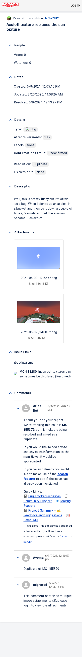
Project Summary (40, 510)
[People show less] (10, 45)
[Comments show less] (10, 393)
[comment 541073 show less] (18, 558)
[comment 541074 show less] (18, 408)
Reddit (27, 541)
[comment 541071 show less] (18, 585)
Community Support (37, 501)
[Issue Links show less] (10, 352)
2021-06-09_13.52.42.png (39, 278)
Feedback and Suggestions (42, 515)
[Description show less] (10, 186)
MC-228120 (52, 18)
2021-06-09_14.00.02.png (39, 332)
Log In (75, 5)
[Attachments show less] (10, 232)
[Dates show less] (10, 77)
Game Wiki (30, 520)
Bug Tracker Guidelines (44, 496)
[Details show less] (10, 120)
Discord (64, 536)
